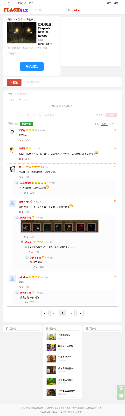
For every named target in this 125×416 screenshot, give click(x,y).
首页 (10, 19)
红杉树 (22, 130)
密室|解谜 (31, 19)
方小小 (22, 167)
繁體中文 (22, 2)
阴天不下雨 (24, 201)
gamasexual (43, 43)
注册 (116, 2)
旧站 (31, 2)
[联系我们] (121, 396)
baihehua (24, 277)
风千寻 (22, 148)
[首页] (16, 10)
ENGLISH (11, 2)
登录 (109, 2)
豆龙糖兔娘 (26, 182)
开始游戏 (31, 66)
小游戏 (19, 19)
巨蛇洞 (11, 53)
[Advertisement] (90, 41)
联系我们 (79, 411)
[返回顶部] (121, 388)
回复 (27, 140)
